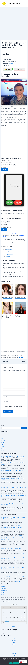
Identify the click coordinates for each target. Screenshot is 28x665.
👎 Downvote (19, 69)
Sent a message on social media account (11, 165)
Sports (2, 444)
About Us (3, 588)
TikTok (2, 446)
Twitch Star (3, 448)
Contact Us (4, 586)
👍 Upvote (7, 69)
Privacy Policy (4, 590)
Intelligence (4, 226)
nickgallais (10, 251)
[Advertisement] (14, 22)
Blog (2, 438)
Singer (2, 442)
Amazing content (6, 221)
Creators (3, 440)
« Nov (13, 626)
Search (2, 425)
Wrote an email (5, 167)
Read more (17, 525)
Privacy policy (16, 663)
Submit (4, 169)
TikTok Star (10, 63)
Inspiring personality (6, 227)
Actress (3, 436)
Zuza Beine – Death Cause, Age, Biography (11, 548)
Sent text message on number (8, 164)
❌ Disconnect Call (18, 202)
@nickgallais (9, 249)
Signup (2, 592)
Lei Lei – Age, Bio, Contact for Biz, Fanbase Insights (12, 456)
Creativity (4, 224)
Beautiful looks (5, 222)
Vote (4, 229)
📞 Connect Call (9, 202)
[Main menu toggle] (25, 3)
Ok (10, 663)
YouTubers (3, 450)
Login (2, 594)
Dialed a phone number (7, 162)
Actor (2, 433)
